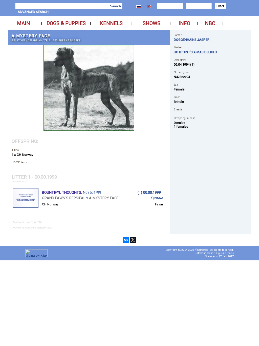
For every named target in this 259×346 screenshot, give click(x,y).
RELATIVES (19, 40)
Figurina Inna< (225, 253)
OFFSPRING (35, 40)
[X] (133, 240)
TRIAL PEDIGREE (55, 40)
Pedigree (74, 40)
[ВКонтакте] (126, 240)
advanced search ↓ (34, 12)
